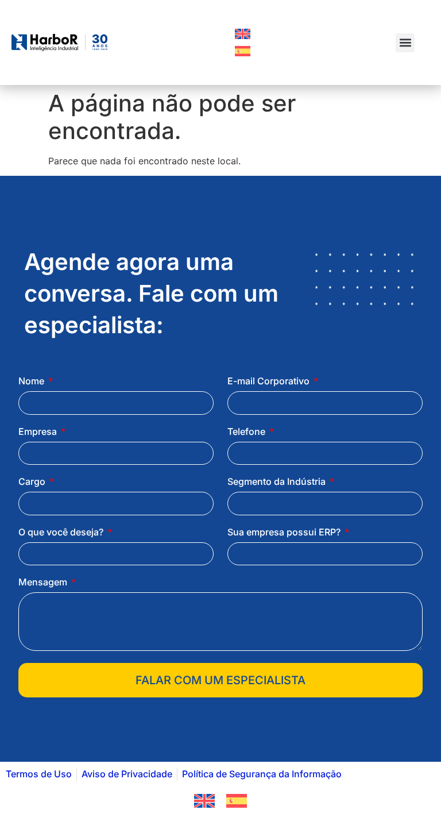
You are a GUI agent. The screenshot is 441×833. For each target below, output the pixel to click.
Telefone (247, 432)
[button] (405, 42)
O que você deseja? (62, 532)
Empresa (38, 432)
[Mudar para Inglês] (242, 34)
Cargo (33, 482)
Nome (32, 381)
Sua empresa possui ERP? (285, 532)
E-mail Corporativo (269, 381)
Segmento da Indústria (277, 482)
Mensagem (43, 582)
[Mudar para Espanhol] (242, 51)
